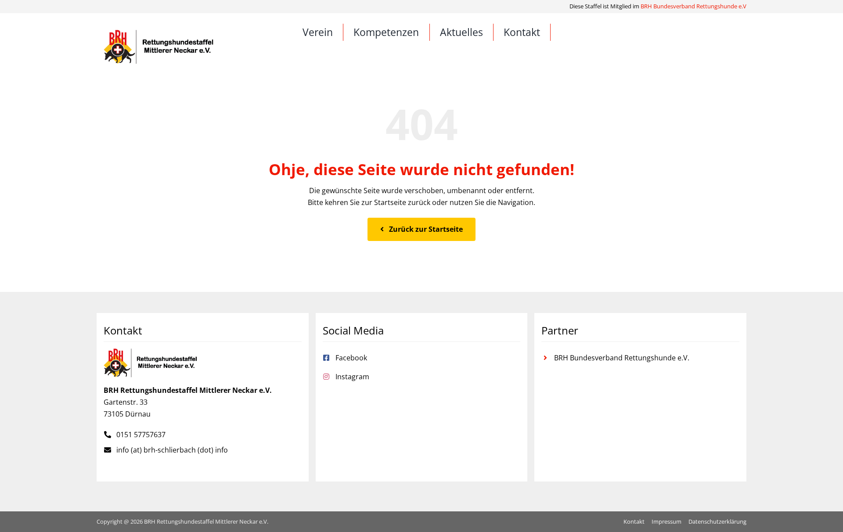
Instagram (352, 376)
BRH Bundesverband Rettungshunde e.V (693, 6)
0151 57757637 (141, 434)
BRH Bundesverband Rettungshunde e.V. (621, 358)
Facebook (351, 358)
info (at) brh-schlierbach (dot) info (172, 450)
